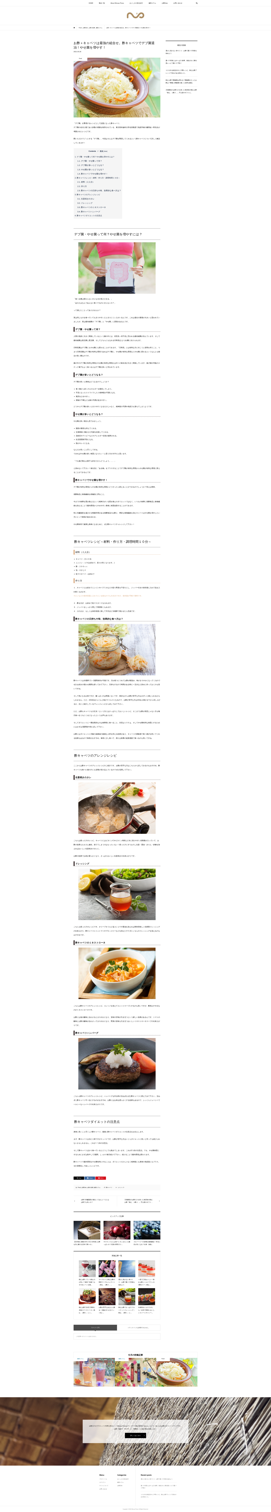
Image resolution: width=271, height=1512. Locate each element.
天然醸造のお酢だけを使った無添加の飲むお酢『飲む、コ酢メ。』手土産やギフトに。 (181, 91)
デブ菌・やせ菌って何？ (89, 161)
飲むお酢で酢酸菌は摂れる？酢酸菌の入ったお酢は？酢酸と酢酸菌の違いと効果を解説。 (181, 81)
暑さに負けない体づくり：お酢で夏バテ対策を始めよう (181, 52)
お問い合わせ (177, 3)
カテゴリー (102, 1482)
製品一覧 (102, 3)
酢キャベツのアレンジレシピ (87, 195)
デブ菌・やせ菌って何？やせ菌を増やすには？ (95, 157)
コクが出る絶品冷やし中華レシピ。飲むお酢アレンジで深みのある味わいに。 (181, 71)
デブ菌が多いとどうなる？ (90, 165)
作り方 (82, 186)
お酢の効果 (90, 1187)
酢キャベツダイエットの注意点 (88, 216)
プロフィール (103, 1479)
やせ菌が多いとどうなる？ (90, 169)
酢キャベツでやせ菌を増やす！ (92, 174)
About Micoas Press (117, 3)
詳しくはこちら (135, 1435)
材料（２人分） (85, 182)
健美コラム (152, 3)
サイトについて (103, 1485)
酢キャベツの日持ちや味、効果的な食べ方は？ (99, 190)
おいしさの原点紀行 (136, 3)
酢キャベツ (109, 1187)
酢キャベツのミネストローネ (91, 207)
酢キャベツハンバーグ (88, 211)
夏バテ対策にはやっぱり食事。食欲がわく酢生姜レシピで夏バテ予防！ (181, 62)
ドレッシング (85, 203)
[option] (94, 1372)
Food (79, 1187)
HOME (91, 3)
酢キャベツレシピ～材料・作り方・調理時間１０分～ (97, 178)
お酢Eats (165, 3)
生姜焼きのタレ (85, 199)
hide (105, 151)
